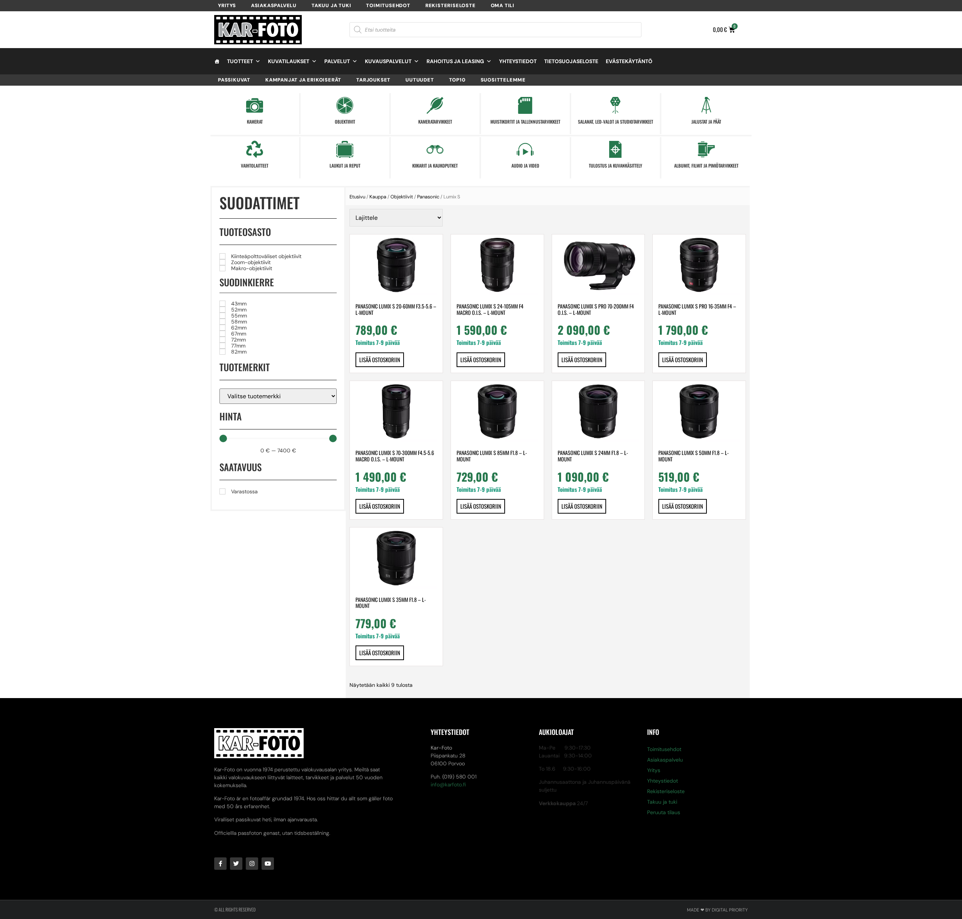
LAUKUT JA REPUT (345, 165)
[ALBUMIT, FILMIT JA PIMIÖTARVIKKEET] (706, 149)
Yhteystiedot (518, 61)
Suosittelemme (503, 80)
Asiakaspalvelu (273, 5)
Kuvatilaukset (288, 61)
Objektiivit (401, 196)
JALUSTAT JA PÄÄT (706, 121)
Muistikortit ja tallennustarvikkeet (525, 121)
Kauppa (377, 196)
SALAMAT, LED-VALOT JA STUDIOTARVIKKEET (615, 121)
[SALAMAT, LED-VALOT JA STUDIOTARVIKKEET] (615, 105)
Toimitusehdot (388, 5)
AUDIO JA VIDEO (525, 165)
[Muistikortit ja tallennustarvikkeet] (525, 105)
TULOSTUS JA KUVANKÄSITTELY (615, 165)
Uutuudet (419, 80)
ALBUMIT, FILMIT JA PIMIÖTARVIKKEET (706, 165)
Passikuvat (234, 80)
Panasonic (428, 196)
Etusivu (357, 196)
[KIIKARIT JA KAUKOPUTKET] (435, 149)
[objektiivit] (344, 105)
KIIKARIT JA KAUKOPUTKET (435, 165)
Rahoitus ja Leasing (455, 61)
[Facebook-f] (220, 863)
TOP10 (457, 80)
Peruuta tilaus (663, 812)
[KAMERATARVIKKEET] (435, 105)
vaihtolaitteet (254, 165)
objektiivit (345, 121)
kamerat (255, 121)
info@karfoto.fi (448, 784)
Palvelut (337, 61)
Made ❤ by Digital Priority (717, 910)
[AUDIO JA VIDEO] (525, 149)
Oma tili (502, 5)
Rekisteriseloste (450, 5)
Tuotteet (240, 61)
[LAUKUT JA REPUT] (344, 149)
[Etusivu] (216, 61)
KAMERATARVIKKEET (435, 121)
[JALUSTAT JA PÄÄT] (706, 105)
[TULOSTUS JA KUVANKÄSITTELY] (615, 149)
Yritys (227, 5)
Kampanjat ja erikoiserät (303, 80)
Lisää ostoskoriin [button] (379, 359)
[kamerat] (254, 105)
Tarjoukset (373, 80)
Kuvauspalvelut (388, 61)
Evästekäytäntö (629, 61)
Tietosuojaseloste (571, 61)
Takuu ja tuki (331, 5)
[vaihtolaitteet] (254, 149)
